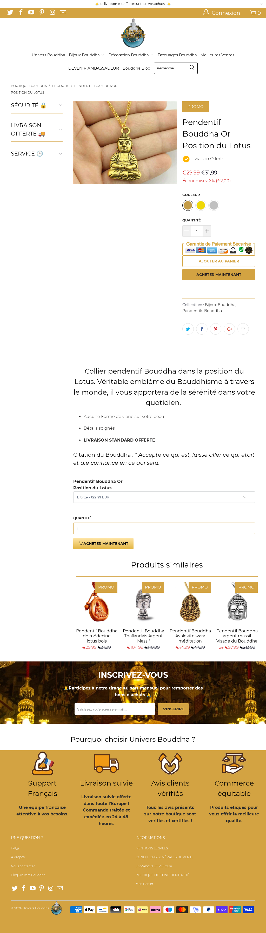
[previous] (78, 142)
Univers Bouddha (48, 54)
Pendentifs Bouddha (202, 310)
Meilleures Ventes (217, 54)
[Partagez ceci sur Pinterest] (215, 329)
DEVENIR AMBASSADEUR (93, 68)
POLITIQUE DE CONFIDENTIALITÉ (162, 875)
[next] (171, 142)
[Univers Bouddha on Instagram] (52, 13)
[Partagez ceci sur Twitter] (188, 329)
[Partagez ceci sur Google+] (229, 329)
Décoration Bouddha (129, 54)
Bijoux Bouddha (85, 54)
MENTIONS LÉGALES (152, 848)
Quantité (191, 220)
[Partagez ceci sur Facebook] (202, 329)
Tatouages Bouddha (177, 54)
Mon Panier (144, 884)
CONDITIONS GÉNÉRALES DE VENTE (165, 857)
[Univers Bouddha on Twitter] (9, 13)
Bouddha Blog (136, 68)
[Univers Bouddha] (133, 33)
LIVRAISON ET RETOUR (154, 866)
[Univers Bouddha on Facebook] (20, 13)
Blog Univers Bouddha (28, 875)
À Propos (18, 857)
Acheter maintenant (218, 274)
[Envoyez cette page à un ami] (243, 329)
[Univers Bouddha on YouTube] (31, 13)
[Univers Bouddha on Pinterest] (41, 13)
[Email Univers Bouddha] (62, 13)
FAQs (15, 848)
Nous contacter (23, 866)
